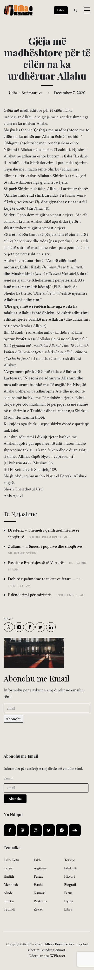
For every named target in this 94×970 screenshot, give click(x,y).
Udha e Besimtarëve (26, 93)
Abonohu (13, 719)
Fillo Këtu (11, 860)
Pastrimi (40, 901)
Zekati (38, 909)
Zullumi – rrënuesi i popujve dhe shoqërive (45, 546)
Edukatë (70, 868)
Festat (38, 876)
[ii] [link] (71, 456)
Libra (68, 909)
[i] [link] (33, 358)
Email (8, 778)
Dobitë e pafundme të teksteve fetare (40, 579)
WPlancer (57, 955)
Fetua (68, 893)
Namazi (39, 893)
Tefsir (8, 868)
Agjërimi (40, 868)
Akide (8, 893)
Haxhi (38, 884)
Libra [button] (61, 10)
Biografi (70, 884)
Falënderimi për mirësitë (29, 595)
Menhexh (11, 884)
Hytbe (68, 901)
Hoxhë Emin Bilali (70, 595)
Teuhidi (9, 909)
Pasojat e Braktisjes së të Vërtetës (36, 562)
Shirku (9, 901)
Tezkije (69, 860)
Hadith (9, 876)
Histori (69, 876)
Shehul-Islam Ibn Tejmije (50, 537)
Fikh (37, 860)
